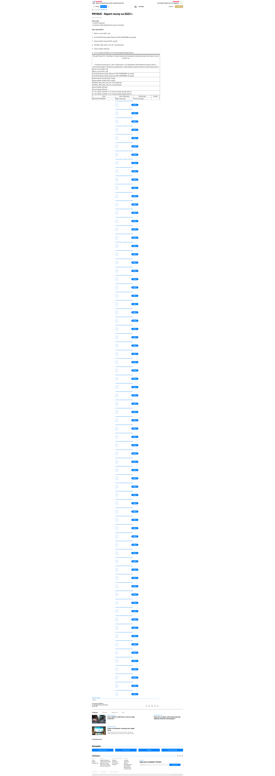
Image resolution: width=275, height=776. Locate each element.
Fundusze (149, 750)
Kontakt (93, 761)
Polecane (104, 712)
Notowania (103, 6)
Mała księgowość (128, 764)
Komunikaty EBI (103, 9)
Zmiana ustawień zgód (105, 761)
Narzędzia (96, 746)
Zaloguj (179, 6)
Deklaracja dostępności (105, 766)
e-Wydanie (170, 6)
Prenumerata (115, 763)
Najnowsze (114, 712)
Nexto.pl (126, 763)
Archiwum (114, 764)
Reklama (114, 760)
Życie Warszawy (127, 768)
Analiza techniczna (102, 750)
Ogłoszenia (114, 761)
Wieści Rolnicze (127, 767)
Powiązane (95, 712)
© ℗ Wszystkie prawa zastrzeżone (100, 704)
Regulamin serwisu (104, 763)
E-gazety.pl (126, 761)
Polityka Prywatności (104, 760)
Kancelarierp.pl (127, 766)
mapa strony (95, 771)
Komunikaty (141, 6)
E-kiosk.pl (126, 760)
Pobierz (135, 105)
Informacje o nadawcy (105, 764)
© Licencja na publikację (97, 703)
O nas (93, 760)
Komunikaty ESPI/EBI (172, 750)
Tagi (123, 712)
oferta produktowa (114, 771)
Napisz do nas (95, 763)
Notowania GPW (126, 750)
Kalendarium (103, 771)
